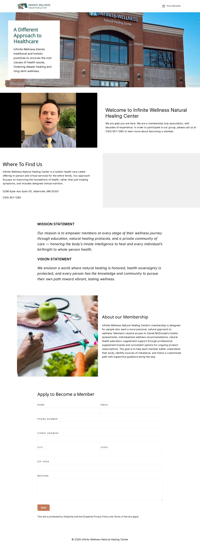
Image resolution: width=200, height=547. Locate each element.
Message (43, 476)
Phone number (47, 419)
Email (104, 405)
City (40, 447)
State (104, 447)
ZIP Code (43, 461)
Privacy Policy (101, 516)
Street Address (48, 433)
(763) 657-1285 (12, 197)
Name (41, 405)
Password (174, 6)
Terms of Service (123, 516)
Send (43, 507)
